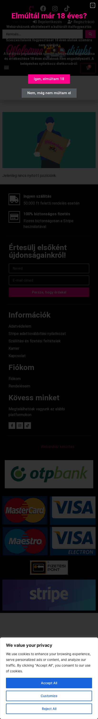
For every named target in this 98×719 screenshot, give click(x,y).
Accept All (49, 683)
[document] (49, 359)
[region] (49, 678)
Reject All (49, 709)
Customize (49, 696)
